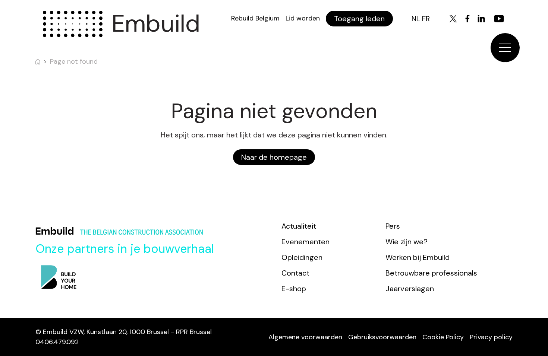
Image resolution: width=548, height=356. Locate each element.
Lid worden (303, 18)
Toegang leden (359, 18)
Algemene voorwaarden (305, 337)
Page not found (74, 61)
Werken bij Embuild (417, 257)
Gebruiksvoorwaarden (382, 337)
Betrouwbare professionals (431, 273)
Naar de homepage (274, 157)
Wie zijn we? (406, 242)
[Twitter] (453, 18)
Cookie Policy (443, 337)
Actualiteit (298, 226)
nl (416, 18)
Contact (295, 273)
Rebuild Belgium (255, 18)
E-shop (293, 288)
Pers (392, 226)
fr (426, 18)
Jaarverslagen (409, 288)
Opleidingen (301, 257)
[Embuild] (73, 24)
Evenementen (305, 242)
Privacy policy (491, 337)
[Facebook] (467, 18)
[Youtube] (499, 18)
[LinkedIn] (481, 18)
